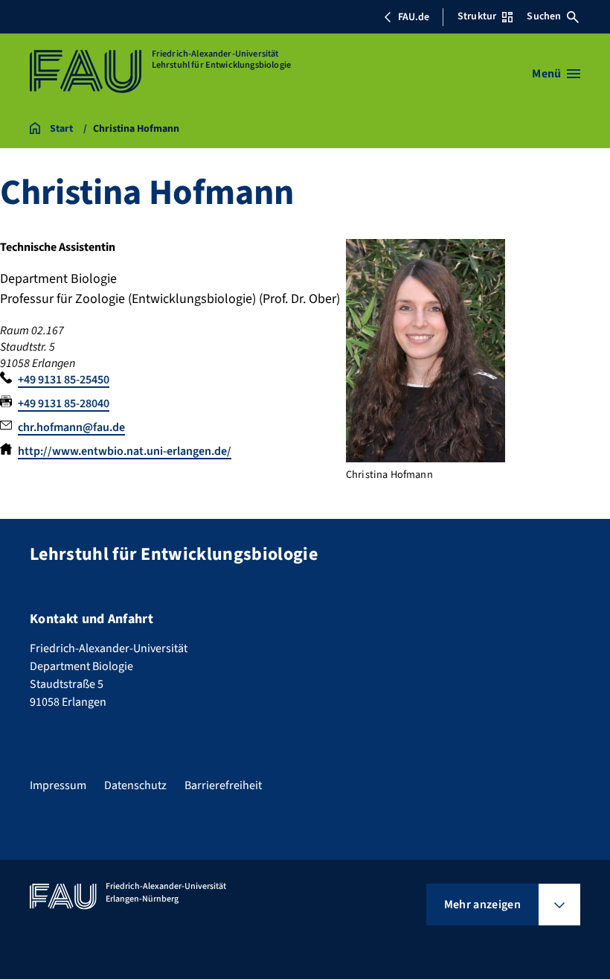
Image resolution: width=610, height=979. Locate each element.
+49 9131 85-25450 (63, 379)
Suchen (544, 16)
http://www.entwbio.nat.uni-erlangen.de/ (124, 451)
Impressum (58, 785)
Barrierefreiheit (223, 785)
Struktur (477, 16)
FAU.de (413, 17)
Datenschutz (135, 785)
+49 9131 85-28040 (63, 403)
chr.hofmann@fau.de (71, 427)
